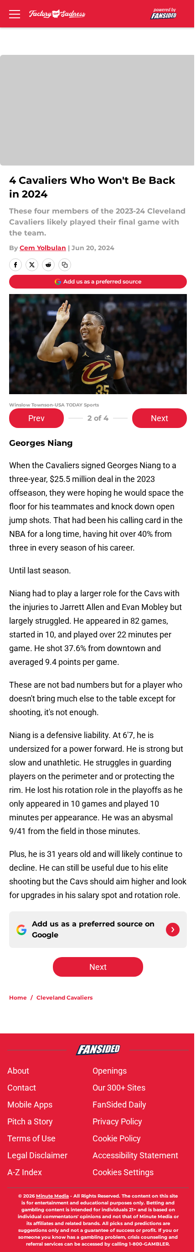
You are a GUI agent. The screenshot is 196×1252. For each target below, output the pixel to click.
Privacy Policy (117, 1121)
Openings (110, 1070)
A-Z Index (24, 1172)
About (18, 1070)
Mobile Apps (29, 1104)
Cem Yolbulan (43, 248)
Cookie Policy (117, 1138)
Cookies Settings (123, 1172)
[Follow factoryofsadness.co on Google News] (173, 929)
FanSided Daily (119, 1104)
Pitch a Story (30, 1121)
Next (159, 418)
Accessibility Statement (135, 1155)
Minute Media (52, 1196)
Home (18, 997)
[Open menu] (14, 13)
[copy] (64, 264)
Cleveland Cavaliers (64, 997)
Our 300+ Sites (119, 1087)
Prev (36, 418)
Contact (21, 1087)
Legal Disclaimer (37, 1155)
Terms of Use (31, 1138)
